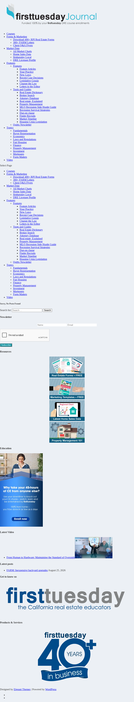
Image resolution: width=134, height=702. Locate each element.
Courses (11, 33)
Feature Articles (28, 69)
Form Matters (20, 157)
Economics (19, 136)
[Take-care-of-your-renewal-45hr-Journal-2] (21, 525)
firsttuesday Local (22, 57)
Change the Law (28, 83)
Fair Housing (20, 142)
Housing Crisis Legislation (33, 121)
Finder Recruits (27, 115)
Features (11, 63)
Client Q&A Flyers (23, 45)
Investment (18, 151)
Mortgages (18, 154)
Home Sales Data (22, 54)
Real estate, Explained (31, 101)
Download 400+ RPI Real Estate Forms (33, 39)
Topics (10, 127)
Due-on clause (27, 113)
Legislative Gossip (29, 80)
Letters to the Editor (30, 86)
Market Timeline (28, 118)
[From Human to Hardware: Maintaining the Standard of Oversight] (93, 557)
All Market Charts (22, 51)
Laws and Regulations (24, 139)
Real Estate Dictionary (31, 92)
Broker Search (27, 95)
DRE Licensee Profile (24, 60)
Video (10, 160)
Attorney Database (29, 98)
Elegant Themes (22, 689)
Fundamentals (20, 130)
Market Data (13, 48)
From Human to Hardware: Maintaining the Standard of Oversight (41, 557)
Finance (17, 145)
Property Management (31, 104)
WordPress (50, 689)
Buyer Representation (24, 133)
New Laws (25, 74)
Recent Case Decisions (31, 77)
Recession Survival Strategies (35, 110)
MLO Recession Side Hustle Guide (38, 107)
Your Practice (27, 71)
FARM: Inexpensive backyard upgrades (27, 570)
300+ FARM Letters (23, 42)
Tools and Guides (22, 89)
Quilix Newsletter (22, 124)
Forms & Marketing (17, 36)
